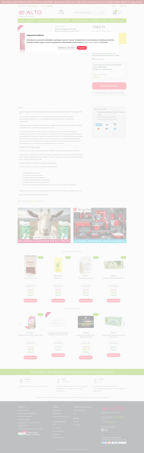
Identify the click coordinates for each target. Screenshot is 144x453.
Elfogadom (82, 48)
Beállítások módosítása (66, 48)
